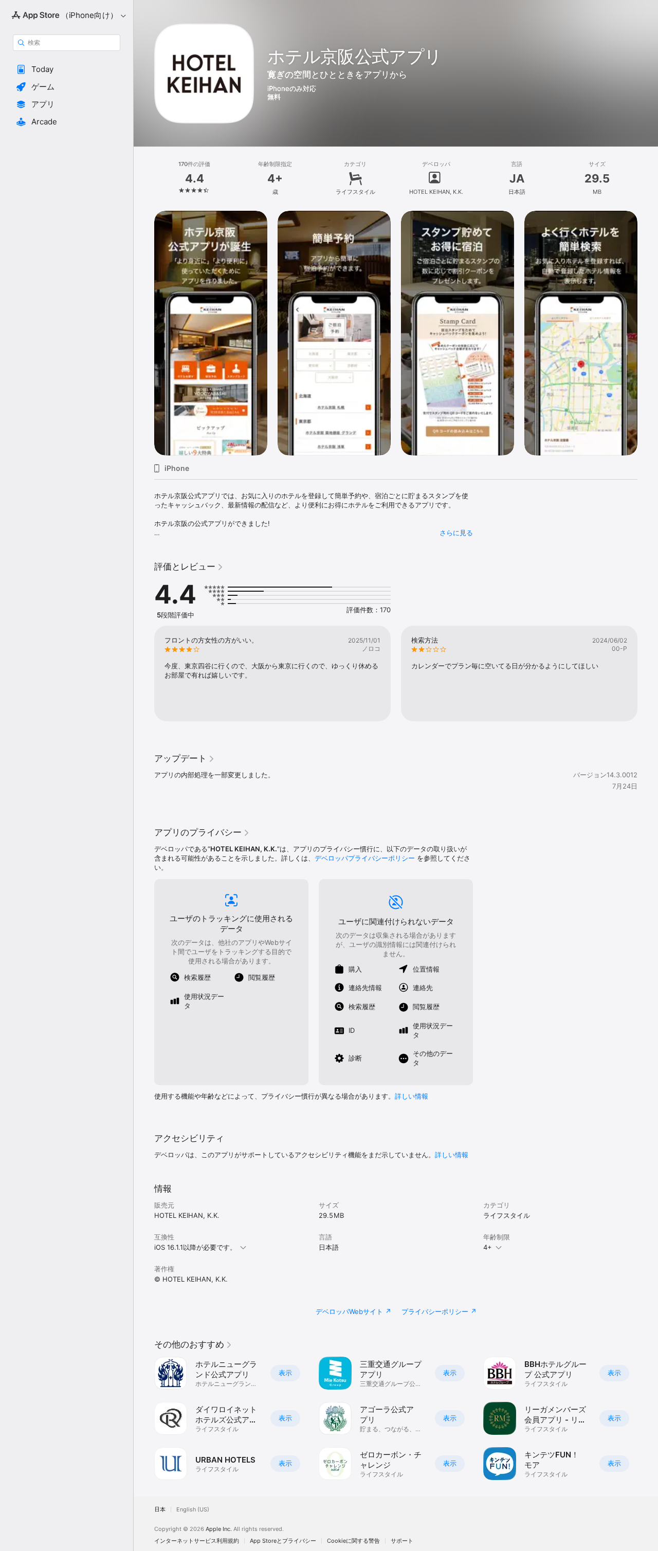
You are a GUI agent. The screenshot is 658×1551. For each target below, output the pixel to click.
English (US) (192, 1509)
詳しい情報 (411, 1096)
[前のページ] (144, 673)
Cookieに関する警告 (353, 1541)
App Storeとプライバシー (283, 1541)
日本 (160, 1509)
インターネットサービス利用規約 (196, 1541)
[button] (66, 69)
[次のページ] (648, 673)
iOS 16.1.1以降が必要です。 (195, 1247)
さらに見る (456, 532)
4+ (487, 1247)
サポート (402, 1541)
